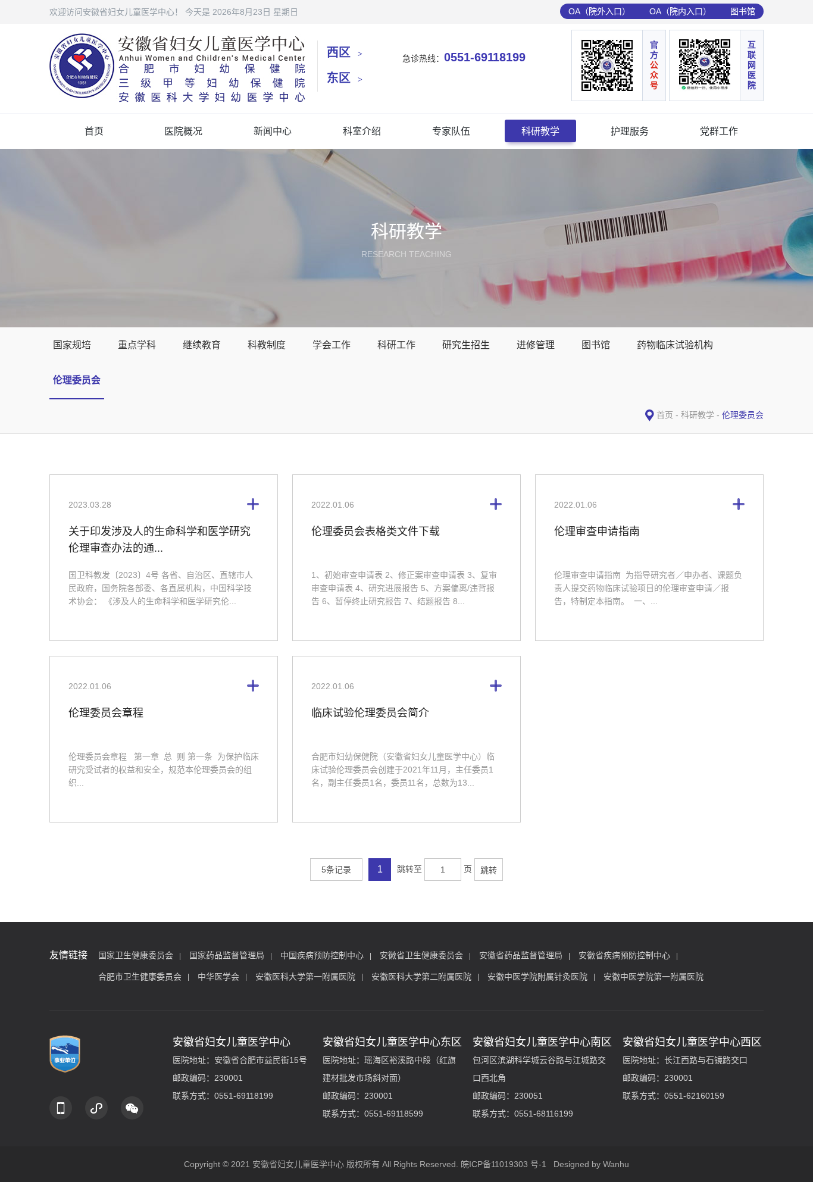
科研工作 (396, 345)
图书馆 (742, 11)
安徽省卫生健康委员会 (421, 955)
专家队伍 (451, 131)
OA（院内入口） (680, 11)
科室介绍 (362, 131)
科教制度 (267, 345)
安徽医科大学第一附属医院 (305, 976)
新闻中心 (273, 131)
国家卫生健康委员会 (135, 955)
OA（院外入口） (599, 11)
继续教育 (202, 345)
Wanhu (616, 1164)
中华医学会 (218, 976)
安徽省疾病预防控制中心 (624, 955)
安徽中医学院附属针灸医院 (537, 976)
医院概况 (183, 131)
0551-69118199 (485, 57)
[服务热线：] (60, 1108)
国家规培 (72, 345)
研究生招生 (466, 345)
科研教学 (540, 131)
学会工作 (331, 345)
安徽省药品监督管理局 (520, 955)
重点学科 (137, 345)
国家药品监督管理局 (226, 955)
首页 (94, 131)
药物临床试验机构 (675, 345)
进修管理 (536, 345)
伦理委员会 (77, 380)
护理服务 (630, 131)
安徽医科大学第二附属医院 (421, 976)
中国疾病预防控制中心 (322, 955)
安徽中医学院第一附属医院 (653, 976)
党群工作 (719, 131)
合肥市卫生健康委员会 (140, 976)
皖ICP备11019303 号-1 (503, 1164)
